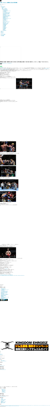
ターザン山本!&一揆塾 (3, 290)
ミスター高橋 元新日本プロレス (4, 291)
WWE (29, 405)
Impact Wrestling (7, 405)
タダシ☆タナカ (45, 405)
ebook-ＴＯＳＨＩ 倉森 (5, 20)
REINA (19, 405)
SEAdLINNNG (23, 405)
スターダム (39, 405)
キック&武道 (2, 32)
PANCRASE (16, 405)
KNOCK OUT (9, 405)
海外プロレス (2, 31)
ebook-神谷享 (4, 26)
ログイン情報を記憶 (2, 358)
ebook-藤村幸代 (4, 28)
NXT (14, 405)
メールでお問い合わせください (3, 369)
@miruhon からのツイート (2, 365)
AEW (1, 405)
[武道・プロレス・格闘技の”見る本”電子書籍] (8, 2)
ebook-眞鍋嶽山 (2, 296)
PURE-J (18, 405)
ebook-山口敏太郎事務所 (3, 297)
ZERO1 (30, 405)
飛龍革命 (4, 29)
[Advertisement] (25, 40)
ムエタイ (49, 405)
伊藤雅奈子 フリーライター (5, 17)
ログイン (1, 354)
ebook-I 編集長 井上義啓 (5, 10)
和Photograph (2, 67)
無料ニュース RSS (3, 389)
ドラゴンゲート (47, 405)
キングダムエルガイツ (37, 405)
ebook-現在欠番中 (4, 30)
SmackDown (25, 405)
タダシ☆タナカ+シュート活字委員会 (6, 12)
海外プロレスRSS (3, 390)
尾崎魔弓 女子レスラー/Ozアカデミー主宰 (7, 18)
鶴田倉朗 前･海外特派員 (3, 295)
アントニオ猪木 (34, 405)
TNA (26, 405)
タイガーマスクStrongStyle (42, 405)
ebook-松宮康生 (4, 14)
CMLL (3, 405)
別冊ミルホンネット (4, 7)
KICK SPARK (6, 268)
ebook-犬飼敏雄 (4, 25)
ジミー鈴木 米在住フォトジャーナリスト (5, 289)
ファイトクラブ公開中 (3, 6)
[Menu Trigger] (0, 0)
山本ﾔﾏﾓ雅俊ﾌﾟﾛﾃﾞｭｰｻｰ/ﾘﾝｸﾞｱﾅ (6, 16)
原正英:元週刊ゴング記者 (5, 23)
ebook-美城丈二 (4, 19)
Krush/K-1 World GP (11, 405)
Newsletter (2, 398)
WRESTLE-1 (28, 405)
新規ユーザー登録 (2, 360)
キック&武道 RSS (3, 391)
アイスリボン (32, 405)
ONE (15, 405)
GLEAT (5, 405)
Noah (13, 405)
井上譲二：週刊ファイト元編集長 (6, 13)
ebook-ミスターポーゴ (3, 288)
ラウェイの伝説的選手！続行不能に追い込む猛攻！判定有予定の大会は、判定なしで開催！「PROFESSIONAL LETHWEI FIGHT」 (12, 275)
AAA (0, 405)
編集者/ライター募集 (3, 402)
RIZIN (21, 405)
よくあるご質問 (2, 400)
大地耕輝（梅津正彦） (5, 24)
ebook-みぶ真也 (4, 22)
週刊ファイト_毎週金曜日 (4, 8)
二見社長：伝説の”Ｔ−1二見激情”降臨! (4, 294)
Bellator (2, 405)
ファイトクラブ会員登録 (3, 399)
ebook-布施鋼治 (4, 11)
